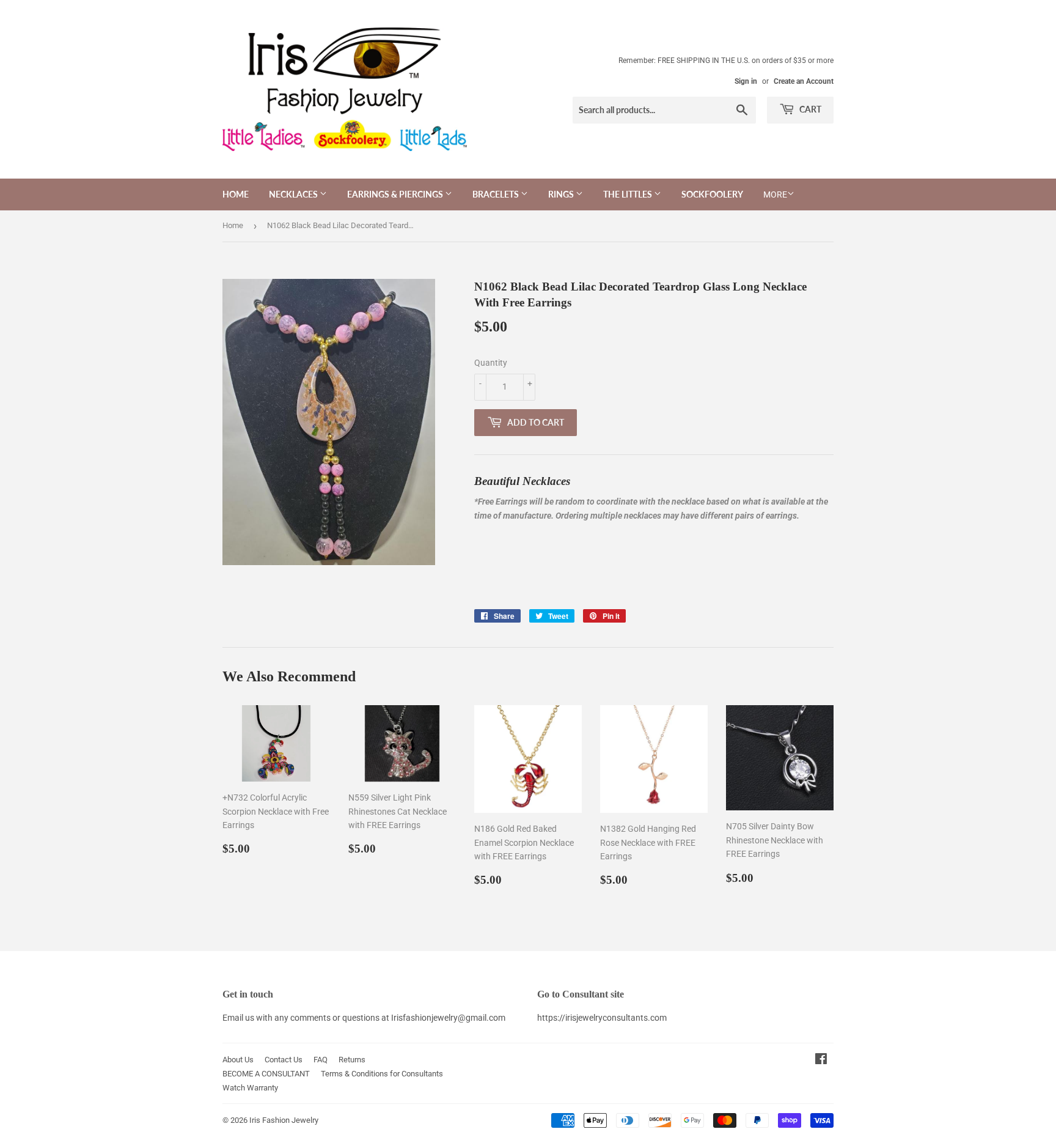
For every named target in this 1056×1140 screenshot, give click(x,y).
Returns (352, 1059)
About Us (238, 1059)
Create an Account (804, 81)
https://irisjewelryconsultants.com (602, 1018)
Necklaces (294, 194)
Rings (562, 194)
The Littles (628, 194)
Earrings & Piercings (396, 194)
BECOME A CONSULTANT (266, 1073)
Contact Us (283, 1059)
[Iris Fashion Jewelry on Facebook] (821, 1060)
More (775, 194)
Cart (809, 109)
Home (235, 194)
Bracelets (496, 194)
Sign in (746, 81)
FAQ (321, 1059)
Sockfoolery (712, 194)
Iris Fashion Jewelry (283, 1120)
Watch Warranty (250, 1087)
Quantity (490, 363)
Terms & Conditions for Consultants (382, 1073)
